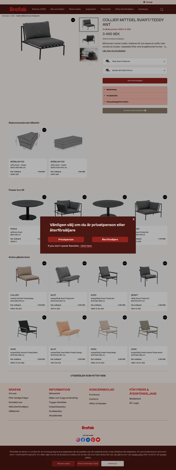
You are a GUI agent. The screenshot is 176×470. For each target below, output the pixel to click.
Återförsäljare (110, 239)
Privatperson (66, 239)
